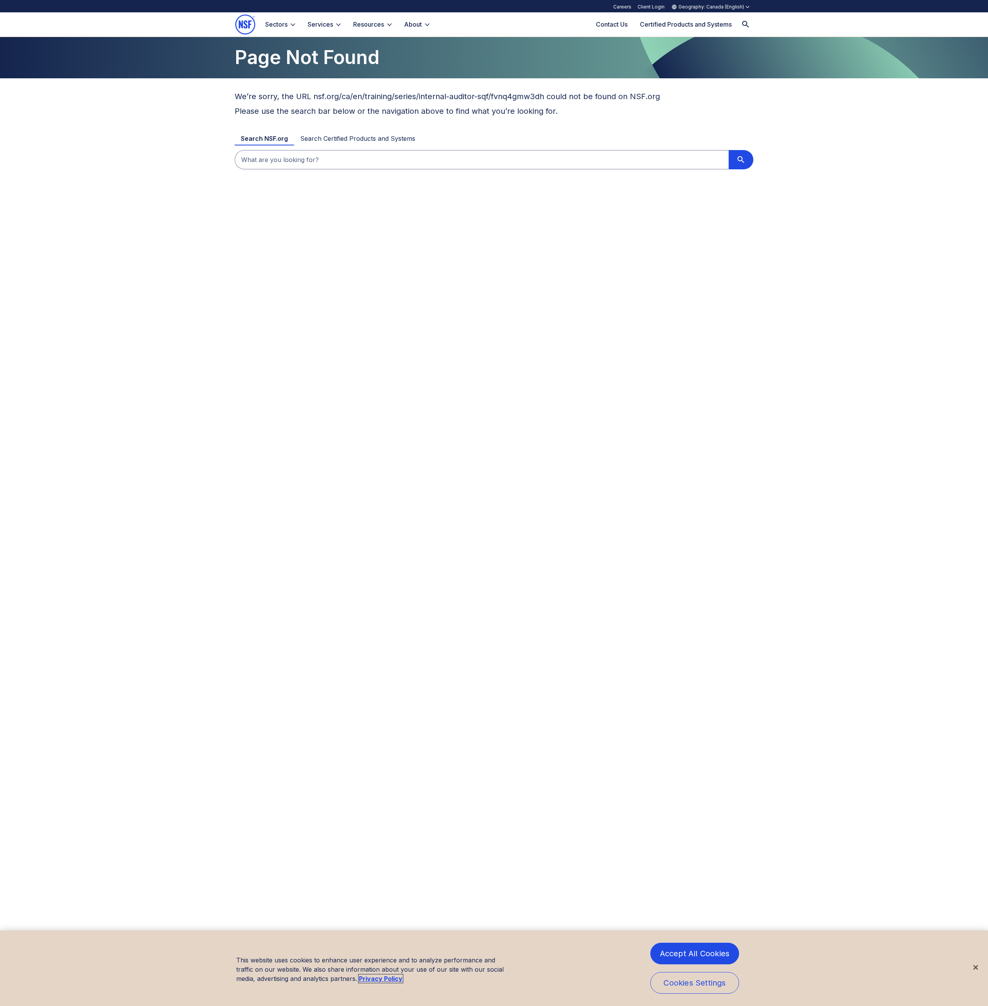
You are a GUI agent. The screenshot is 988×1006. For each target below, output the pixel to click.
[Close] (975, 967)
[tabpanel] (494, 159)
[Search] (745, 24)
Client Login (651, 7)
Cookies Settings (694, 982)
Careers (622, 7)
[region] (494, 968)
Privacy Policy (381, 978)
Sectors (276, 24)
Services (320, 24)
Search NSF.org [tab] (264, 138)
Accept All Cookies (695, 953)
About (413, 24)
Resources (368, 24)
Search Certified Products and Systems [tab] (357, 138)
